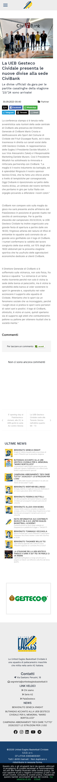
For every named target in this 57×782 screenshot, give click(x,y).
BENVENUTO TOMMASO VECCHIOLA (30, 531)
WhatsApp (31, 107)
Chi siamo (28, 690)
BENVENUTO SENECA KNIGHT (27, 450)
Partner (44, 101)
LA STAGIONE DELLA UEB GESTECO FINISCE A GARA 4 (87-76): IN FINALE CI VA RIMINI (32, 553)
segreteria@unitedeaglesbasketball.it (28, 681)
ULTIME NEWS (16, 443)
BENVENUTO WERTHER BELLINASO (29, 487)
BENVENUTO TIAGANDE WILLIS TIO (30, 541)
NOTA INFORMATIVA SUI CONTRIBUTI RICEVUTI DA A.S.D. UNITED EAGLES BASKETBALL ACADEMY (31, 521)
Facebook (16, 107)
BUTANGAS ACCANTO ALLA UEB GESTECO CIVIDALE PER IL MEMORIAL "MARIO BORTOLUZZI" (31, 462)
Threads (23, 112)
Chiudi (37, 779)
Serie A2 (28, 694)
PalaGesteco (28, 698)
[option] (28, 598)
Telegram (9, 112)
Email (36, 112)
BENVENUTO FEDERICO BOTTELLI (29, 497)
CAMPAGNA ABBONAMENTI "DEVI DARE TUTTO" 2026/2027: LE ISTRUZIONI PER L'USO (32, 476)
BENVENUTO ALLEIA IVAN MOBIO (29, 507)
